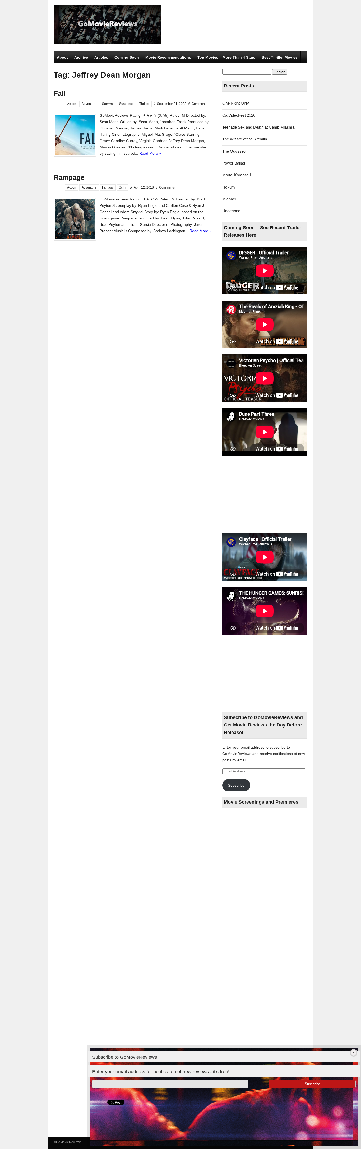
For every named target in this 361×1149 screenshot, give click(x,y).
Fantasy (107, 187)
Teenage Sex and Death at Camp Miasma (258, 127)
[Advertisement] (264, 495)
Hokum (228, 187)
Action (71, 104)
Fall (59, 93)
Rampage (69, 177)
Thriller (144, 104)
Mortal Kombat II (236, 175)
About (62, 57)
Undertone (231, 211)
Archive (81, 57)
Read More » (150, 153)
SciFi (122, 187)
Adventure (89, 104)
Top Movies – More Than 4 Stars (226, 57)
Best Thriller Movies (280, 57)
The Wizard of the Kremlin (244, 139)
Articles (101, 57)
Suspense (126, 104)
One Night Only (235, 103)
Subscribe (236, 785)
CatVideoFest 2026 (238, 115)
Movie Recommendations (168, 57)
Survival (108, 104)
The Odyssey (234, 151)
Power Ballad (233, 163)
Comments (199, 104)
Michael (229, 199)
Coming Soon (126, 57)
